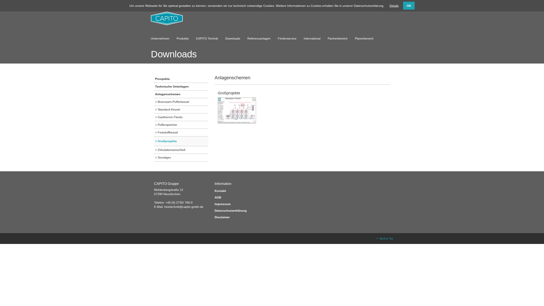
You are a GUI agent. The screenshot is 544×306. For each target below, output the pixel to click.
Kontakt (220, 191)
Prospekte (162, 79)
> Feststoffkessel (166, 132)
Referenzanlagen (259, 38)
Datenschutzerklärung (231, 210)
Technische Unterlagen (172, 86)
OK (409, 5)
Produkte (183, 38)
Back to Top (386, 238)
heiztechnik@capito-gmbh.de (183, 206)
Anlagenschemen (167, 94)
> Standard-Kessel (167, 109)
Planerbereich (364, 38)
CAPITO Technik (207, 38)
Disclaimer (222, 217)
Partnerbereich (338, 38)
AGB (218, 197)
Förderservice (287, 38)
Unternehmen (160, 38)
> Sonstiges (163, 157)
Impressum (223, 204)
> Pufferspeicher (166, 124)
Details (394, 5)
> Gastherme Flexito (169, 117)
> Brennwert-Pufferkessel (172, 101)
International (312, 38)
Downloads (232, 38)
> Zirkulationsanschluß (170, 150)
